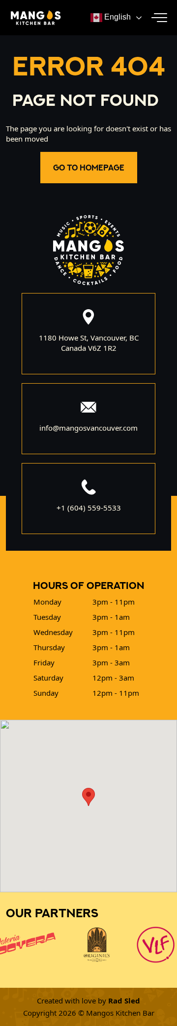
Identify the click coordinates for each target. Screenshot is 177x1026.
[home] (33, 17)
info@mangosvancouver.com (88, 428)
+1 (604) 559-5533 (89, 508)
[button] (159, 17)
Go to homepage (88, 167)
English (116, 17)
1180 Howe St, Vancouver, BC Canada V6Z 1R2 (89, 343)
